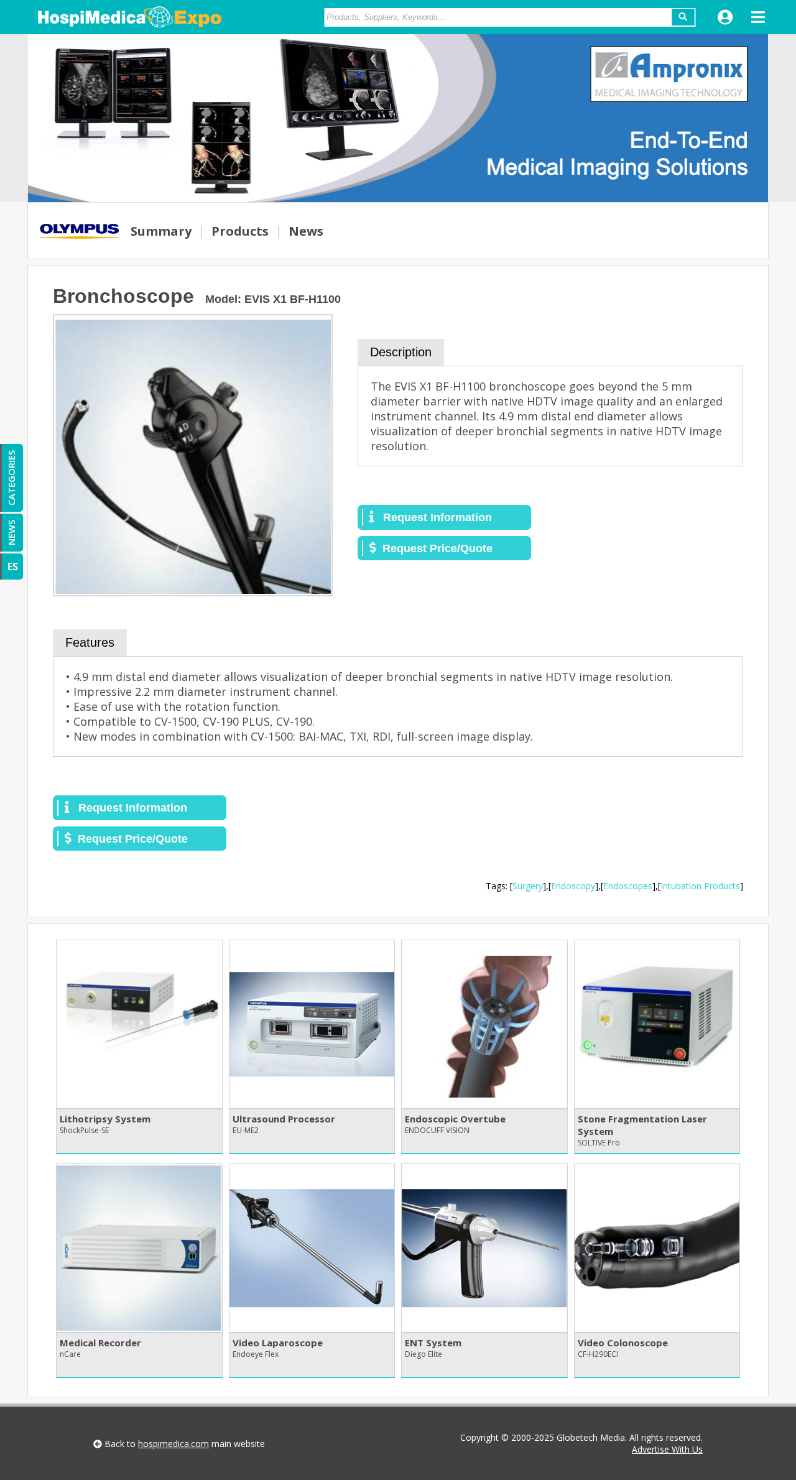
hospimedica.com (173, 1444)
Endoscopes (627, 886)
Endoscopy (573, 886)
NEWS (11, 532)
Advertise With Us (667, 1449)
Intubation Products (700, 886)
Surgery (527, 886)
